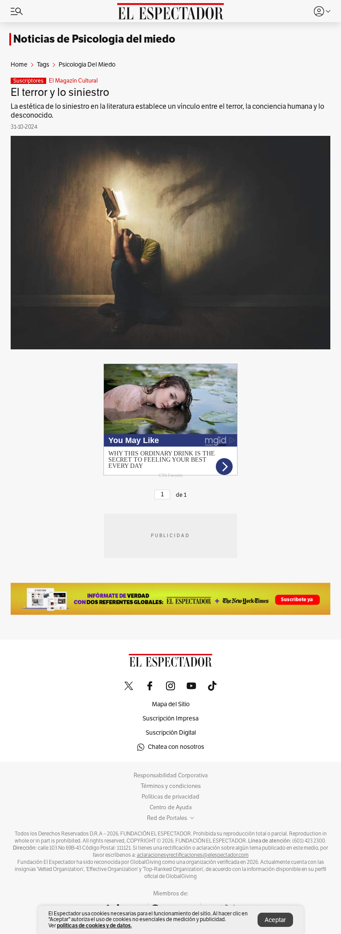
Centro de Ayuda (171, 807)
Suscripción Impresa (170, 718)
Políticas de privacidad (170, 797)
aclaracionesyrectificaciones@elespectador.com (193, 855)
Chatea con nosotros (176, 747)
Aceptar (275, 920)
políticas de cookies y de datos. (94, 925)
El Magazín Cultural (73, 80)
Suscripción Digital (171, 732)
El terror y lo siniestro (60, 92)
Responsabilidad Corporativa (171, 775)
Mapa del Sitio (171, 704)
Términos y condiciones (171, 786)
